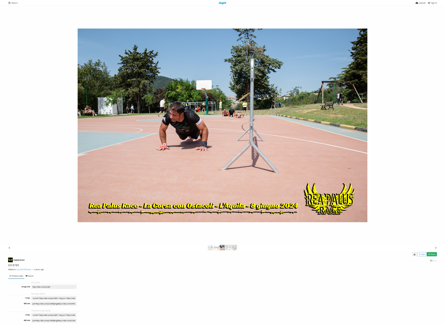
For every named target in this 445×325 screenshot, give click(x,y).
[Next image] (435, 247)
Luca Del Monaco (23, 269)
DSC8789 (13, 265)
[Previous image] (9, 247)
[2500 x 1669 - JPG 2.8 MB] (414, 254)
